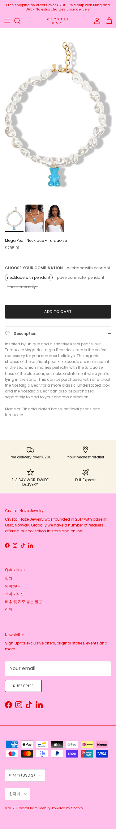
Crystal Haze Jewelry (34, 808)
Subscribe (23, 685)
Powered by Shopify (67, 808)
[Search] (20, 21)
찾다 (8, 578)
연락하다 (12, 586)
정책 (8, 609)
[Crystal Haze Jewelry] (58, 21)
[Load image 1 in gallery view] (58, 114)
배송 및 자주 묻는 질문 (23, 601)
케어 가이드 (14, 593)
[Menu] (7, 21)
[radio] (29, 277)
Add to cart (58, 311)
